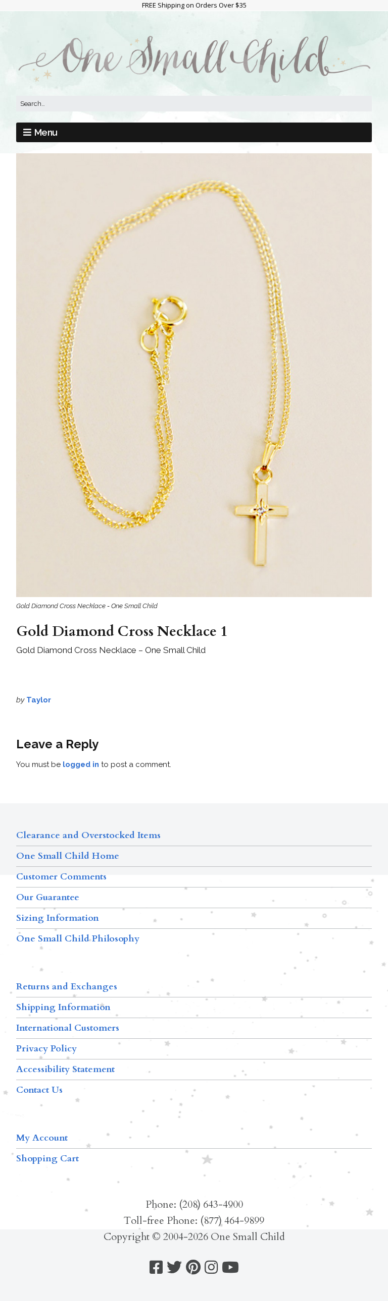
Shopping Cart (47, 1158)
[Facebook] (156, 1267)
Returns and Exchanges (66, 986)
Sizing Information (57, 918)
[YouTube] (230, 1267)
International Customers (67, 1028)
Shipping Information (63, 1007)
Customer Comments (61, 876)
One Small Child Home (67, 856)
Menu (46, 132)
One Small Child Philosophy (77, 938)
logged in (81, 764)
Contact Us (39, 1090)
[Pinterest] (193, 1267)
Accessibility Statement (65, 1069)
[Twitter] (174, 1267)
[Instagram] (211, 1267)
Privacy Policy (46, 1048)
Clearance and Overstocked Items (88, 835)
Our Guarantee (47, 897)
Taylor (38, 699)
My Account (42, 1138)
